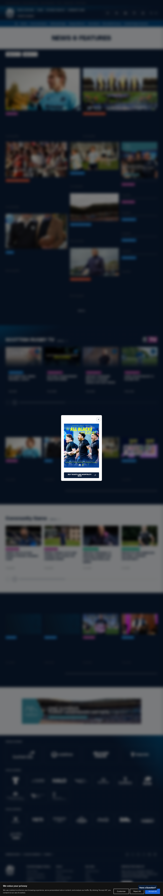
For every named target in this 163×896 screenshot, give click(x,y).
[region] (81, 889)
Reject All (137, 891)
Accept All (153, 891)
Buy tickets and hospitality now (80, 475)
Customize (121, 891)
